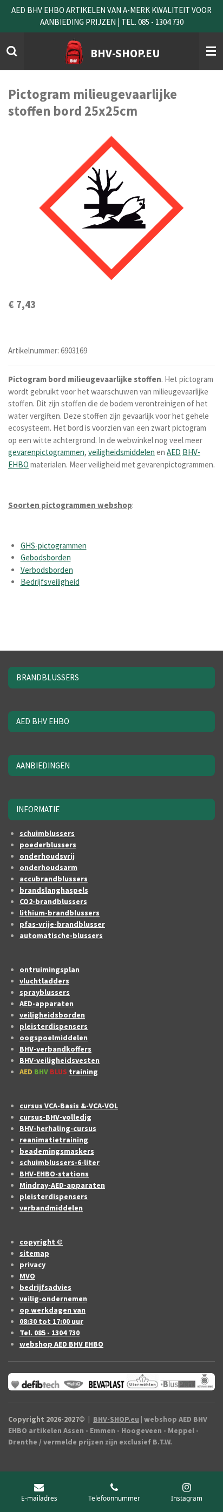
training (83, 1071)
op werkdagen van (52, 1310)
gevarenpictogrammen (46, 452)
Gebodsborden (46, 557)
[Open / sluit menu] (211, 51)
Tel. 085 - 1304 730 (49, 1332)
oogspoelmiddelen (53, 1037)
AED (174, 452)
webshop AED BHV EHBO (61, 1344)
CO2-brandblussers (53, 901)
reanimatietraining (53, 1140)
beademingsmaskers (56, 1151)
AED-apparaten (46, 1003)
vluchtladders (44, 981)
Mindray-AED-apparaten (62, 1185)
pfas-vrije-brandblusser (62, 924)
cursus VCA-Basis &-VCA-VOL (68, 1105)
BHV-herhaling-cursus (57, 1128)
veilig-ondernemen (53, 1298)
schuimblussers (47, 833)
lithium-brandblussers (59, 913)
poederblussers (47, 844)
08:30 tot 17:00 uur (51, 1321)
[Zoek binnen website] (12, 51)
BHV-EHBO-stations (54, 1174)
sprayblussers (44, 992)
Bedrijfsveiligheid (50, 582)
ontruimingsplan (49, 969)
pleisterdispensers (53, 1026)
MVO (27, 1276)
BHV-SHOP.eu (116, 1419)
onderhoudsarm (48, 867)
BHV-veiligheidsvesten (59, 1060)
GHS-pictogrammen (54, 545)
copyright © (41, 1242)
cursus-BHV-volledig (55, 1117)
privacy (32, 1264)
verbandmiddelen (51, 1208)
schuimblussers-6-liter (59, 1162)
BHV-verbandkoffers (55, 1049)
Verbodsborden (47, 570)
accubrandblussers (53, 879)
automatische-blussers (61, 935)
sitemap (34, 1253)
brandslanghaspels (53, 890)
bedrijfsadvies (45, 1287)
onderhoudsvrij (47, 856)
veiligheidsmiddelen (121, 452)
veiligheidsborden (52, 1015)
